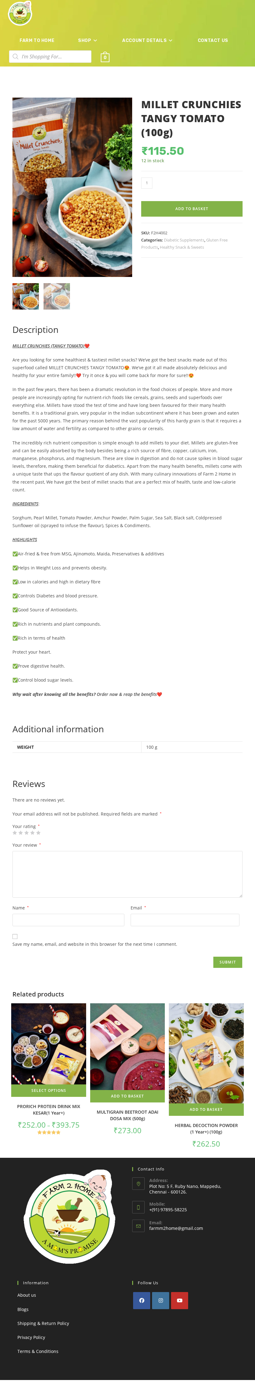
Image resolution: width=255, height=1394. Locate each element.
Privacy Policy (31, 1337)
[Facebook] (141, 1300)
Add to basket (191, 208)
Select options (48, 1090)
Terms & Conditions (37, 1351)
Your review (26, 845)
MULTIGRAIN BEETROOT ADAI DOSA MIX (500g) (127, 1115)
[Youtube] (179, 1300)
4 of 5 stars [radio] (32, 832)
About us (26, 1295)
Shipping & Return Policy (43, 1323)
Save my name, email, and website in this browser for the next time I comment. (94, 944)
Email (138, 908)
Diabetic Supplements (184, 240)
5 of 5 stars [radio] (38, 832)
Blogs (23, 1309)
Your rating (26, 826)
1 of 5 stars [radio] (14, 832)
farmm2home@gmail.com (176, 1228)
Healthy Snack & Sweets (182, 247)
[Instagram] (160, 1300)
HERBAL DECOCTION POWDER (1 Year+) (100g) (206, 1128)
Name (20, 908)
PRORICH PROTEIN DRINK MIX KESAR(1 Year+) (48, 1109)
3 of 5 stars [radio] (26, 832)
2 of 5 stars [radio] (20, 832)
